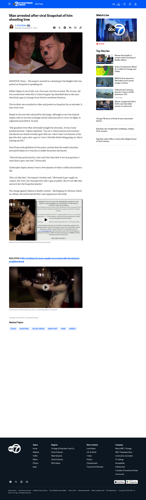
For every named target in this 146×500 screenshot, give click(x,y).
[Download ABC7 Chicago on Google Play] (132, 482)
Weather (36, 452)
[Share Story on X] (59, 28)
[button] (9, 4)
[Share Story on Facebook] (54, 28)
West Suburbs (56, 456)
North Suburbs (57, 452)
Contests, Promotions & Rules (126, 470)
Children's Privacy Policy (40, 490)
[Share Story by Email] (75, 28)
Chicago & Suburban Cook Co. (62, 448)
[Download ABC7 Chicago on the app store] (119, 482)
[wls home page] (14, 448)
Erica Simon (21, 25)
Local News (91, 448)
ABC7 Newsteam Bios (123, 452)
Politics (89, 459)
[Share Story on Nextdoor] (70, 28)
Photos (35, 463)
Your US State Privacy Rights (57, 490)
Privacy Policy (12, 490)
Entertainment (92, 463)
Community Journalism (124, 456)
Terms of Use (72, 490)
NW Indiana (55, 463)
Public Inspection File (97, 490)
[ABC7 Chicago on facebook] (10, 482)
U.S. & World (91, 452)
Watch (35, 459)
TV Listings (119, 459)
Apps (35, 467)
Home (35, 448)
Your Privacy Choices (24, 490)
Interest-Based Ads (84, 490)
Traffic (35, 456)
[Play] (116, 30)
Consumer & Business (95, 467)
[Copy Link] (80, 28)
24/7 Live (39, 4)
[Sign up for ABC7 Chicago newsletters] (27, 482)
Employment (120, 467)
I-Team (89, 456)
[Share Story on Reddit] (65, 28)
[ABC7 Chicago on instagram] (21, 482)
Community (119, 474)
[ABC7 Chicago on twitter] (16, 482)
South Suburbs (57, 459)
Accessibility (120, 463)
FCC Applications (111, 490)
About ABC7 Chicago (123, 448)
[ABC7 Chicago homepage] (23, 4)
